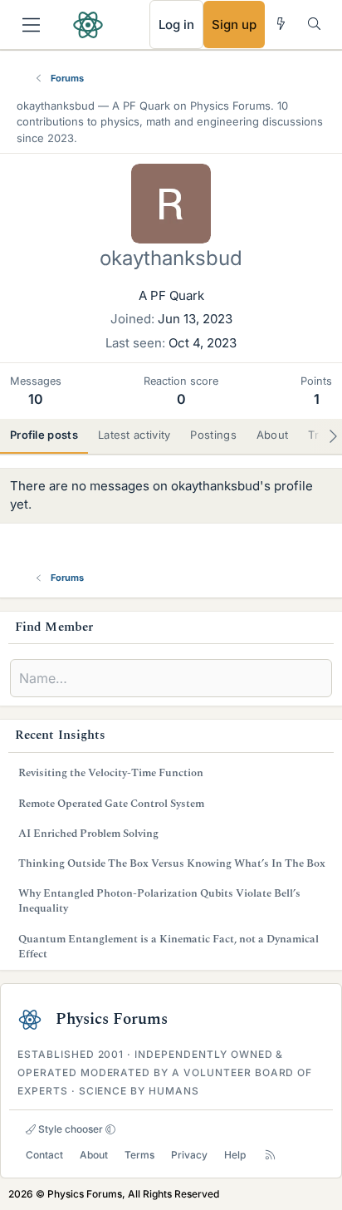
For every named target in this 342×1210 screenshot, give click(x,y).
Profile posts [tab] (44, 434)
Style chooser (69, 1129)
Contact (44, 1155)
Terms (139, 1155)
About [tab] (272, 434)
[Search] (314, 23)
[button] (110, 1129)
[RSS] (270, 1155)
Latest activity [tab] (134, 434)
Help (235, 1155)
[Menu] (31, 25)
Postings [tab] (213, 434)
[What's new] (281, 23)
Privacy (189, 1155)
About (94, 1155)
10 (35, 399)
